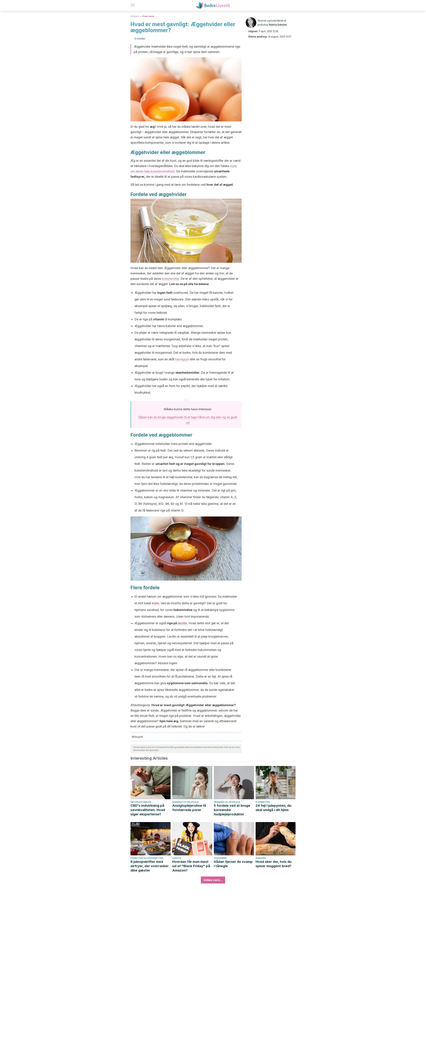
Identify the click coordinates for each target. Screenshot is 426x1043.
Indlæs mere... (213, 880)
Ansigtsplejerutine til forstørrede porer (189, 808)
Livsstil (177, 858)
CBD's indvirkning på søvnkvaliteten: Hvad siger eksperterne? (147, 810)
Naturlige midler (140, 802)
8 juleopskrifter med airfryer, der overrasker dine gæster (149, 866)
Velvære (134, 16)
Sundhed (261, 858)
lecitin (182, 623)
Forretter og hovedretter (146, 858)
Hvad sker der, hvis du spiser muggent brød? (274, 864)
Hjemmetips (263, 802)
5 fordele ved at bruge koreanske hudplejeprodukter (232, 810)
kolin (155, 603)
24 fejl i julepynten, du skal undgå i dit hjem (273, 808)
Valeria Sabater (278, 24)
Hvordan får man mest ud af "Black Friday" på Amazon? (191, 866)
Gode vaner (148, 16)
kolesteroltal (170, 278)
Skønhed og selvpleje (185, 802)
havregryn (182, 359)
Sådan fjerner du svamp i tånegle (233, 864)
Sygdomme (220, 858)
